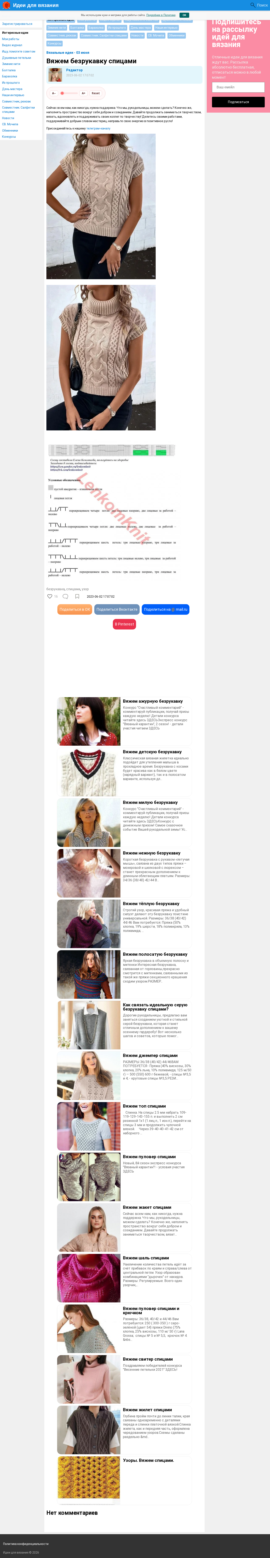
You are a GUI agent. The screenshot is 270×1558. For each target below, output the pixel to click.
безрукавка (55, 589)
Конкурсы (9, 136)
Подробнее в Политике (161, 15)
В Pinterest (124, 624)
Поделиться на (165, 609)
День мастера (12, 89)
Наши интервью (13, 95)
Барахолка (9, 76)
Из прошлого (11, 82)
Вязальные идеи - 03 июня (67, 53)
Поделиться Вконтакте (117, 609)
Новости (8, 118)
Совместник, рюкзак (16, 101)
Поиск (262, 5)
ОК (184, 15)
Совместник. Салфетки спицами (18, 109)
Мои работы (10, 39)
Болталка (9, 70)
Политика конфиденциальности (26, 1544)
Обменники (10, 130)
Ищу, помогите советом (18, 51)
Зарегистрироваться (17, 24)
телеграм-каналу (98, 128)
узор (85, 589)
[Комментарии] (66, 596)
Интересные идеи (15, 32)
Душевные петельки (16, 57)
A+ (83, 93)
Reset (96, 93)
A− (54, 93)
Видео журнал (12, 45)
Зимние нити (11, 64)
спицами (73, 589)
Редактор (74, 70)
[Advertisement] (85, 669)
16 (56, 596)
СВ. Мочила (10, 124)
